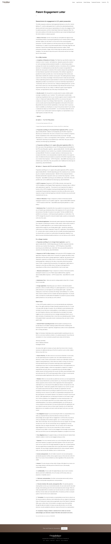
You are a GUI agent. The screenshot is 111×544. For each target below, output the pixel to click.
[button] (108, 2)
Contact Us (64, 528)
